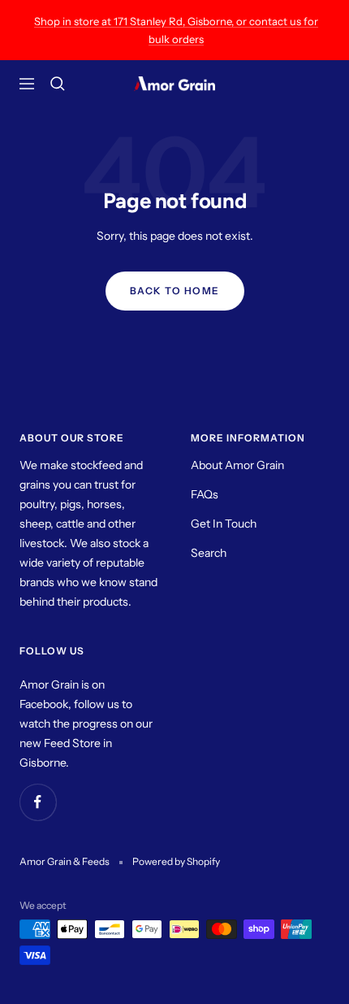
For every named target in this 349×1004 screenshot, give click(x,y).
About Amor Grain (237, 465)
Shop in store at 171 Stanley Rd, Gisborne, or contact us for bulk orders (176, 30)
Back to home (175, 291)
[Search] (57, 83)
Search (208, 552)
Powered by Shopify (176, 861)
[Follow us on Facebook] (37, 802)
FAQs (204, 494)
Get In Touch (223, 523)
